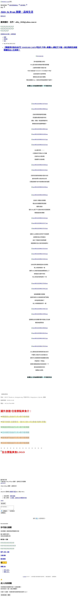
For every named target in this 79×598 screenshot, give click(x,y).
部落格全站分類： (6, 34)
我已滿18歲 (3, 595)
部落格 (5, 39)
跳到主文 (3, 16)
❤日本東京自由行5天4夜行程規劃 (15, 432)
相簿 (5, 37)
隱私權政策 (48, 576)
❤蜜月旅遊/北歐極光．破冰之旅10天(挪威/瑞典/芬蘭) (23, 422)
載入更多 (3, 503)
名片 (5, 41)
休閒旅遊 (13, 34)
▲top (2, 500)
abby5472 (3, 483)
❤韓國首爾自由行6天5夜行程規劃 (15, 427)
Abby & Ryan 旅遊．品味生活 (17, 12)
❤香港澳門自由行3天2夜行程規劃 (15, 438)
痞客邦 (12, 491)
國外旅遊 (12, 496)
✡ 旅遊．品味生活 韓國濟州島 (18, 497)
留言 (15, 491)
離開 (9, 595)
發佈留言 (3, 512)
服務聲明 (54, 576)
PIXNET (28, 576)
